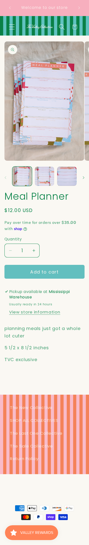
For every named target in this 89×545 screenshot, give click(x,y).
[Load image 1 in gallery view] (22, 176)
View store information (34, 312)
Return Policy (24, 459)
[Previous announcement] (9, 7)
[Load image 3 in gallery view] (67, 176)
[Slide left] (5, 177)
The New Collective (31, 407)
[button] (12, 27)
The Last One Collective (36, 433)
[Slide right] (83, 177)
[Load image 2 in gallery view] (44, 176)
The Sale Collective (31, 446)
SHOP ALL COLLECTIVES (34, 420)
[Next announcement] (79, 7)
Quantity (13, 239)
